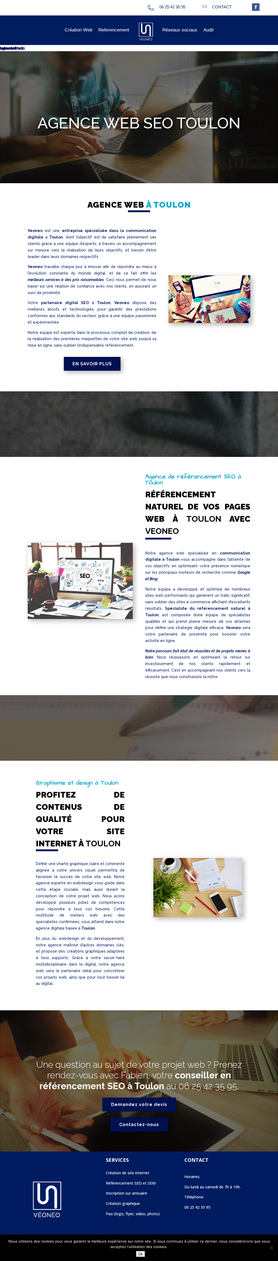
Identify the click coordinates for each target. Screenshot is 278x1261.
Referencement (113, 30)
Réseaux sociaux (179, 30)
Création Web (78, 30)
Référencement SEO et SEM (131, 1183)
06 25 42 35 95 (207, 1086)
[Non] (271, 1247)
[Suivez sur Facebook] (256, 7)
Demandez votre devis (139, 1104)
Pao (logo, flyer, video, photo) (133, 1213)
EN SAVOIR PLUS (92, 363)
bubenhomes (11, 48)
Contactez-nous (139, 1124)
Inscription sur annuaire (126, 1193)
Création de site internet (127, 1172)
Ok (140, 1254)
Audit (208, 30)
